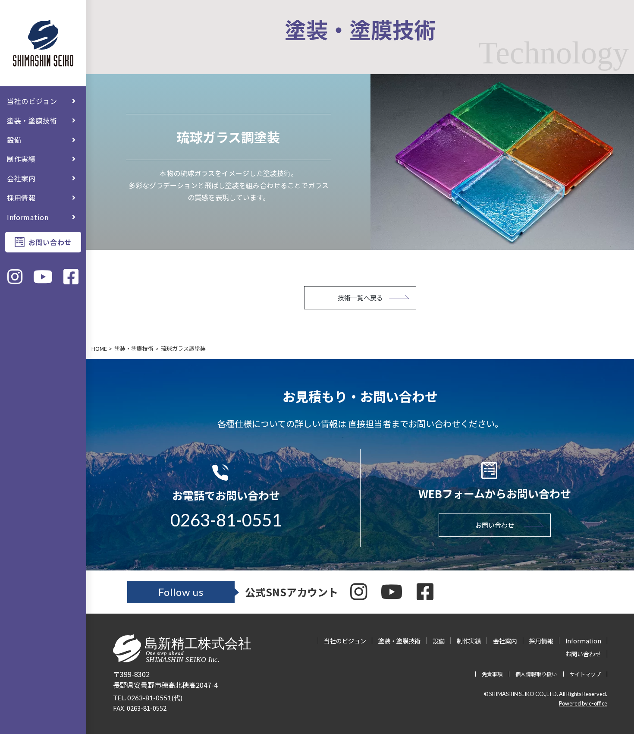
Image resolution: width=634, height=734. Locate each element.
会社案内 (21, 178)
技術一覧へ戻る (360, 297)
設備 (14, 140)
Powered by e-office (583, 703)
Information (28, 217)
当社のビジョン (32, 101)
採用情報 (21, 197)
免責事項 (492, 673)
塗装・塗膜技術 (32, 120)
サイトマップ (585, 673)
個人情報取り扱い (536, 673)
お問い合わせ (50, 242)
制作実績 (21, 159)
